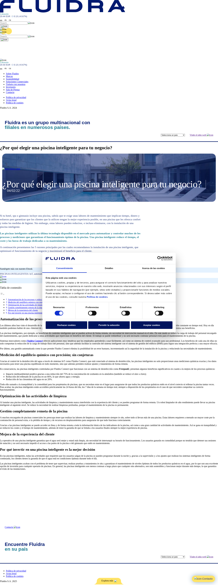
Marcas (9, 76)
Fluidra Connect (35, 341)
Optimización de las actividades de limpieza (26, 305)
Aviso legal (11, 100)
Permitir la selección (109, 325)
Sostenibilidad (12, 79)
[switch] (92, 313)
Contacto (10, 92)
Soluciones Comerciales (17, 81)
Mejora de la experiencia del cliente (23, 310)
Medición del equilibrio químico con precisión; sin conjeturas (33, 302)
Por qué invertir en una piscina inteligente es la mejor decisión (34, 313)
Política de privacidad (16, 97)
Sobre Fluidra (12, 73)
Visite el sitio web (198, 135)
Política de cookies (97, 297)
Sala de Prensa (13, 89)
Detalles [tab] (109, 268)
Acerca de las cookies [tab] (153, 268)
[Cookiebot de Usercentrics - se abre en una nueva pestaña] (159, 258)
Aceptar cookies (151, 325)
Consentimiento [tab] (64, 268)
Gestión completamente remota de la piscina (26, 307)
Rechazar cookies (66, 325)
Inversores (11, 87)
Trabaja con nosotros (15, 84)
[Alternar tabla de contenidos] (2, 294)
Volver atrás (14, 169)
